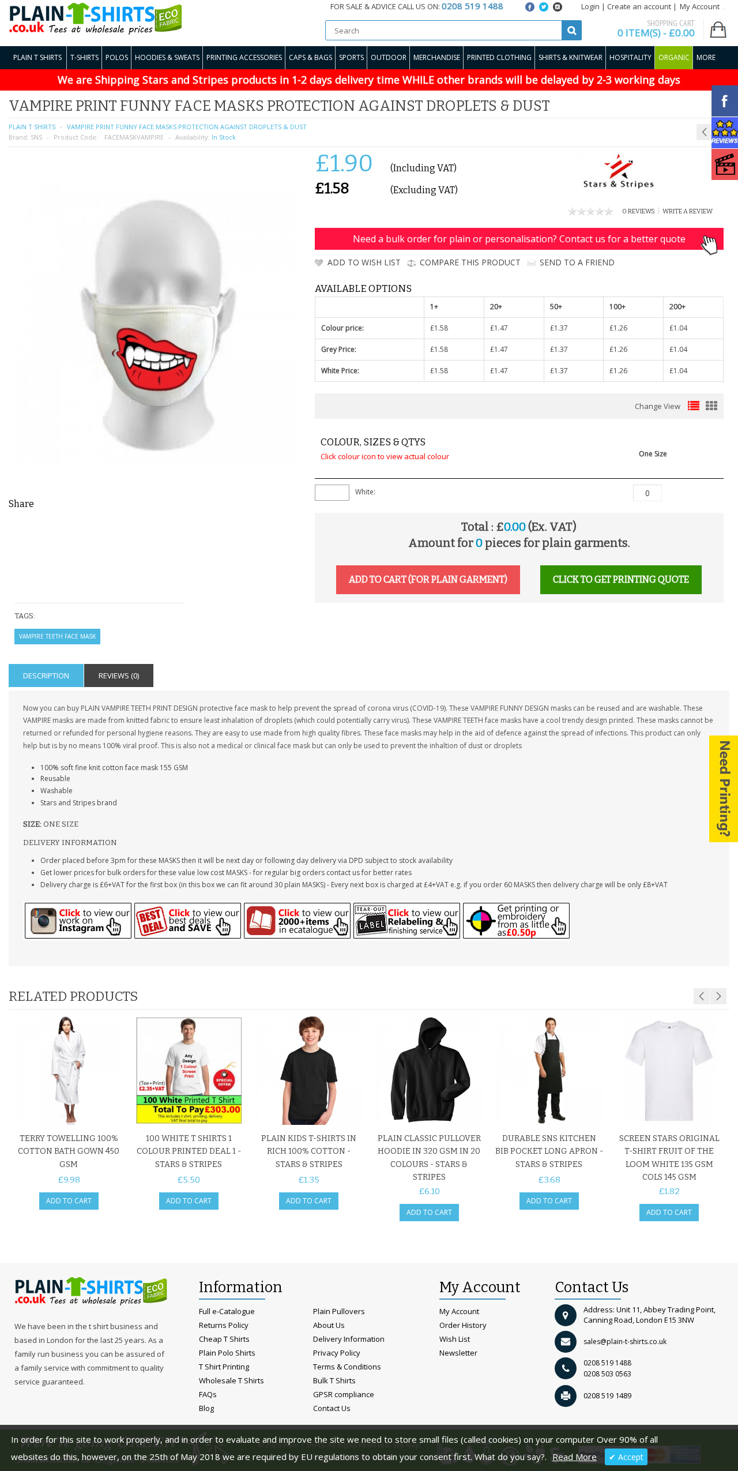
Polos (117, 57)
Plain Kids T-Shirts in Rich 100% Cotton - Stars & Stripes (308, 1151)
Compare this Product (470, 262)
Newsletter (458, 1353)
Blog (206, 1408)
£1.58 (439, 328)
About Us (329, 1325)
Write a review (687, 211)
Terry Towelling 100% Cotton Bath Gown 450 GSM (68, 1151)
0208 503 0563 (607, 1374)
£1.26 (618, 328)
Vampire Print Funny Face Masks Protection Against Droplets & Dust (187, 126)
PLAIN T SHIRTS (32, 126)
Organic (674, 57)
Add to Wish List (364, 262)
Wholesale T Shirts (231, 1380)
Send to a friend (577, 262)
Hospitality (630, 57)
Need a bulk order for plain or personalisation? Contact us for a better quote (519, 238)
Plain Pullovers (339, 1311)
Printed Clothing (499, 57)
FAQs (208, 1394)
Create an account (639, 6)
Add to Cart (69, 1201)
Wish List (454, 1339)
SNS (36, 137)
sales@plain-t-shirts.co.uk (625, 1341)
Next (718, 996)
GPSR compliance (343, 1394)
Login (590, 6)
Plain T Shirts (37, 57)
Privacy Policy (336, 1353)
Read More (574, 1456)
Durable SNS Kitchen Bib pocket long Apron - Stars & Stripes (549, 1151)
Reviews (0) (119, 675)
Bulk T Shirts (334, 1380)
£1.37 (559, 328)
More (706, 57)
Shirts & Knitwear (571, 57)
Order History (463, 1325)
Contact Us (332, 1408)
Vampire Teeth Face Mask (57, 636)
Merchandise (436, 57)
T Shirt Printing (224, 1366)
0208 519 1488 (607, 1363)
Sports (351, 57)
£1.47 (499, 328)
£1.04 (678, 328)
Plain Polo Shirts (227, 1353)
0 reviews (638, 211)
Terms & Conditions (347, 1366)
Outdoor (388, 57)
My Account (459, 1311)
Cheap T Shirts (224, 1339)
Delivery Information (349, 1339)
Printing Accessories (244, 57)
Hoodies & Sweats (167, 57)
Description (46, 675)
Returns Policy (223, 1325)
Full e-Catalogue (227, 1311)
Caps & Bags (310, 57)
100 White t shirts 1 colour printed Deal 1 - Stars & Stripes (189, 1151)
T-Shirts (84, 57)
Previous (702, 996)
